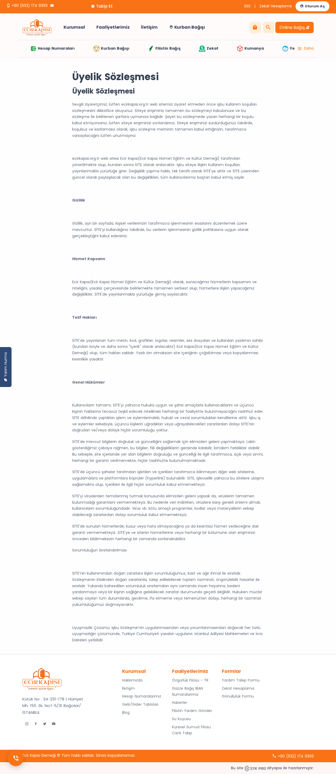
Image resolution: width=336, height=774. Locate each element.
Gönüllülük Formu (238, 696)
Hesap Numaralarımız (141, 696)
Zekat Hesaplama (275, 6)
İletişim (149, 27)
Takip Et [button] (104, 6)
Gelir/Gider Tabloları (140, 704)
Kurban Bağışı (189, 27)
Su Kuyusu (181, 718)
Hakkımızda (132, 680)
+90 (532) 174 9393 (29, 5)
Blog (126, 712)
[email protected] (71, 5)
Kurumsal (74, 27)
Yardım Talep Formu (241, 680)
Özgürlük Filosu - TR (190, 680)
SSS (247, 6)
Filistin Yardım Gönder (192, 710)
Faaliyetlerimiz (112, 27)
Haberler (179, 702)
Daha (309, 48)
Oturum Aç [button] (314, 6)
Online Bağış (293, 27)
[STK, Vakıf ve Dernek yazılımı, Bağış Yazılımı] (255, 768)
